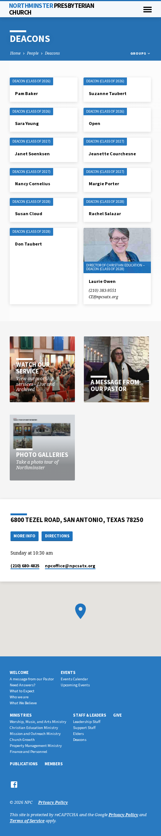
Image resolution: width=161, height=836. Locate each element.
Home (15, 53)
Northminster (51, 8)
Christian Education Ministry (34, 727)
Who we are (19, 697)
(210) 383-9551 (102, 290)
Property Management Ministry (36, 745)
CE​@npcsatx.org (103, 296)
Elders (78, 733)
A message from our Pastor (32, 679)
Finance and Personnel (28, 751)
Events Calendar (74, 679)
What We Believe (23, 703)
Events (68, 672)
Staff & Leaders (89, 715)
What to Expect (22, 691)
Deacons (52, 53)
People (33, 53)
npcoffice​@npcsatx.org (70, 565)
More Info (24, 535)
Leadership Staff (86, 721)
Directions (57, 535)
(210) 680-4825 (24, 565)
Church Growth (22, 739)
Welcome (19, 672)
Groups (138, 53)
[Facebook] (14, 784)
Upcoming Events (75, 685)
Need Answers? (22, 685)
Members (54, 763)
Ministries (21, 715)
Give (117, 715)
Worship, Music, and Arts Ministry (38, 721)
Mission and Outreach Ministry (35, 733)
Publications (24, 763)
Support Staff (84, 727)
